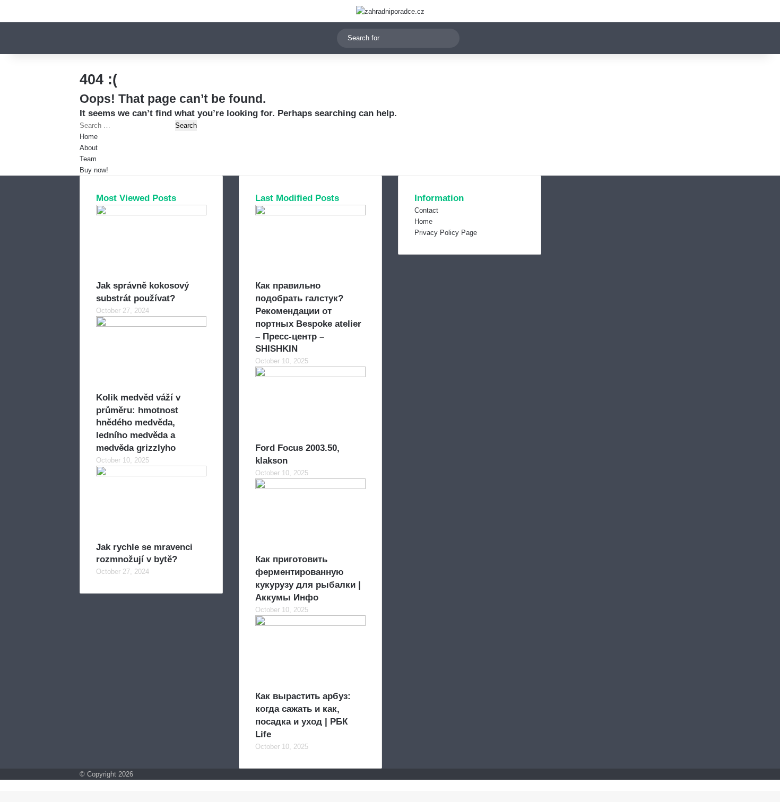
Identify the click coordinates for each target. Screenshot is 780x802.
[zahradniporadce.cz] (390, 11)
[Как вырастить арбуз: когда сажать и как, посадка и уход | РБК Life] (310, 623)
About (89, 148)
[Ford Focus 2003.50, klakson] (310, 375)
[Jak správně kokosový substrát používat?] (151, 213)
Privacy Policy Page (445, 233)
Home (89, 137)
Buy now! (94, 170)
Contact (426, 210)
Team (88, 159)
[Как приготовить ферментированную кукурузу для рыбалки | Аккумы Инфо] (310, 487)
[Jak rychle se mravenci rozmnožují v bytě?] (151, 474)
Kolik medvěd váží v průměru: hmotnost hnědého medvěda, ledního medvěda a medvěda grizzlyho (138, 423)
